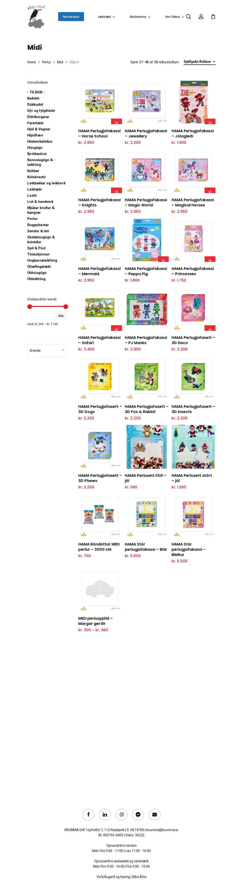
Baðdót (33, 98)
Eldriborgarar (38, 117)
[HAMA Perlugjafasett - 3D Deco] (193, 309)
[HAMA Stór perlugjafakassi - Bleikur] (193, 516)
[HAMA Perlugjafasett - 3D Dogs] (100, 378)
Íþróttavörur (37, 154)
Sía (60, 316)
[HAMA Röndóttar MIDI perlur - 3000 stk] (100, 516)
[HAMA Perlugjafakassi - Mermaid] (100, 240)
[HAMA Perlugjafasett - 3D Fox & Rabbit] (147, 378)
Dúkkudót (35, 104)
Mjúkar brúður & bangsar (41, 210)
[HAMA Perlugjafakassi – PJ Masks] (147, 309)
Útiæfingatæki (39, 266)
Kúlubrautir (36, 177)
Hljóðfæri (35, 135)
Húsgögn (34, 148)
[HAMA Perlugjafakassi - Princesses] (193, 240)
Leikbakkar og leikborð (46, 183)
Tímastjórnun (38, 254)
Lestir (32, 195)
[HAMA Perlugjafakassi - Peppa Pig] (147, 240)
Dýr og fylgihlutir (41, 111)
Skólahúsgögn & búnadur (41, 239)
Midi (60, 62)
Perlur (46, 62)
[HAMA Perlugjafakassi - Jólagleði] (193, 102)
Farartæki (35, 123)
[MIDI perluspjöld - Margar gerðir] (100, 590)
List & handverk (40, 202)
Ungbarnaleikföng (42, 260)
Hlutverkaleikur (40, 141)
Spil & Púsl (36, 248)
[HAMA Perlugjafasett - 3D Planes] (100, 447)
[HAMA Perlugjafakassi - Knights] (100, 171)
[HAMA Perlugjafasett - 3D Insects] (193, 378)
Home (31, 62)
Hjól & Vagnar (38, 129)
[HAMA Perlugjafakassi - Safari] (100, 309)
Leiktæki (34, 189)
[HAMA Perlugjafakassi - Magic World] (147, 171)
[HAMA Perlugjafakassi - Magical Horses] (193, 171)
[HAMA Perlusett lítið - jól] (147, 447)
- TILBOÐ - (36, 92)
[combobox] (200, 61)
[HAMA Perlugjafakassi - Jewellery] (147, 102)
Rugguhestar (38, 225)
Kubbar (33, 171)
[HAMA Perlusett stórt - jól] (193, 447)
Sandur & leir (38, 231)
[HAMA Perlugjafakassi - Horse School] (100, 102)
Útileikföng (36, 279)
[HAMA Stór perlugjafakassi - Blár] (147, 516)
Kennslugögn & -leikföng (41, 162)
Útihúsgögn (37, 273)
